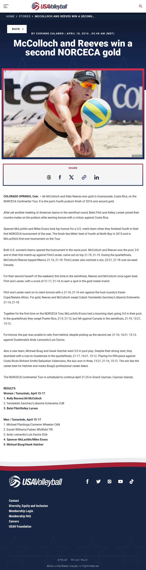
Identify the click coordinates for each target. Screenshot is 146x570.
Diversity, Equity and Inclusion (28, 506)
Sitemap (62, 560)
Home (10, 16)
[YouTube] (120, 481)
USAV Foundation (20, 526)
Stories (25, 16)
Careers (14, 521)
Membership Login (21, 511)
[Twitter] (98, 481)
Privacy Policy (79, 560)
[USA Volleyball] (49, 6)
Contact (14, 500)
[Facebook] (87, 481)
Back (16, 29)
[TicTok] (131, 481)
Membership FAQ (20, 516)
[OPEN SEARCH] (140, 6)
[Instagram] (109, 481)
